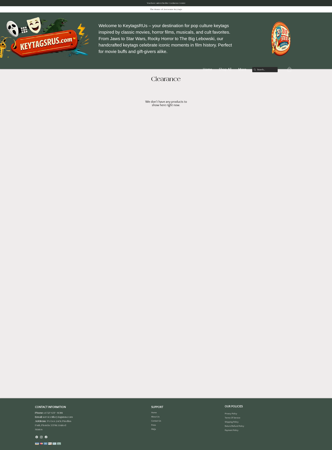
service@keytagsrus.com (58, 417)
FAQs (153, 429)
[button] (289, 69)
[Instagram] (41, 437)
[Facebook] (46, 437)
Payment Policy (231, 430)
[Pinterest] (36, 437)
